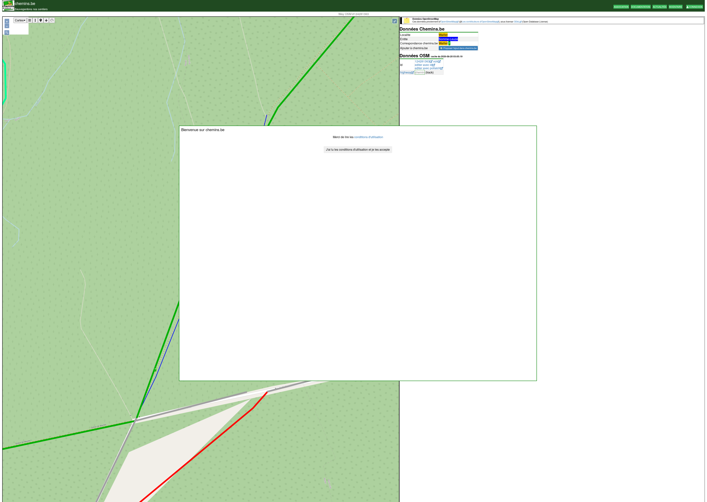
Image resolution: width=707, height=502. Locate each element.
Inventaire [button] (675, 6)
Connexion (696, 6)
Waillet (443, 35)
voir (435, 61)
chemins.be (25, 3)
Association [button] (621, 6)
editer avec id (423, 65)
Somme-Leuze (448, 39)
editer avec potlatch (427, 68)
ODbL (517, 21)
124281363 (422, 61)
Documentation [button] (640, 6)
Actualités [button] (659, 6)
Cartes (19, 20)
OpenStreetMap (448, 21)
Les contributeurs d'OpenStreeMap (479, 21)
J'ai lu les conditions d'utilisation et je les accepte (358, 149)
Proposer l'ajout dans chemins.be (460, 48)
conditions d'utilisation (368, 137)
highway (405, 72)
